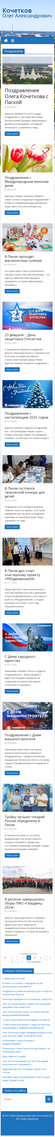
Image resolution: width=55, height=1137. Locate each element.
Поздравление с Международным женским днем (27, 181)
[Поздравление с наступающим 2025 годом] (27, 382)
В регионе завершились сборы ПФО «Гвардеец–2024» (24, 903)
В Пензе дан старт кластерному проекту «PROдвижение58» (22, 574)
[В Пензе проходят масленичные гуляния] (27, 225)
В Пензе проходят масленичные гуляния (23, 258)
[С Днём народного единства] (27, 625)
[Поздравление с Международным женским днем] (27, 146)
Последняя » (34, 961)
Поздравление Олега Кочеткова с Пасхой (26, 96)
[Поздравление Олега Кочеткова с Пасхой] (27, 58)
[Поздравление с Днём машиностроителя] (27, 703)
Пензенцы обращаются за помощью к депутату (27, 999)
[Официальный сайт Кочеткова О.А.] (5, 40)
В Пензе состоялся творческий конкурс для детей (25, 492)
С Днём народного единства (20, 658)
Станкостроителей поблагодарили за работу (26, 1019)
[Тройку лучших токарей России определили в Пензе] (27, 785)
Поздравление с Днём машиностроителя (23, 737)
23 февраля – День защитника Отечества (23, 337)
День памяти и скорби (14, 1056)
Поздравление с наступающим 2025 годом (26, 415)
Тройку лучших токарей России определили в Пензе (25, 820)
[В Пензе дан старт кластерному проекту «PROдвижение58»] (27, 539)
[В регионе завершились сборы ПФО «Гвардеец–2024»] (27, 868)
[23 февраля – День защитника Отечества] (27, 303)
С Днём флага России (13, 978)
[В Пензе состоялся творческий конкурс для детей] (27, 457)
